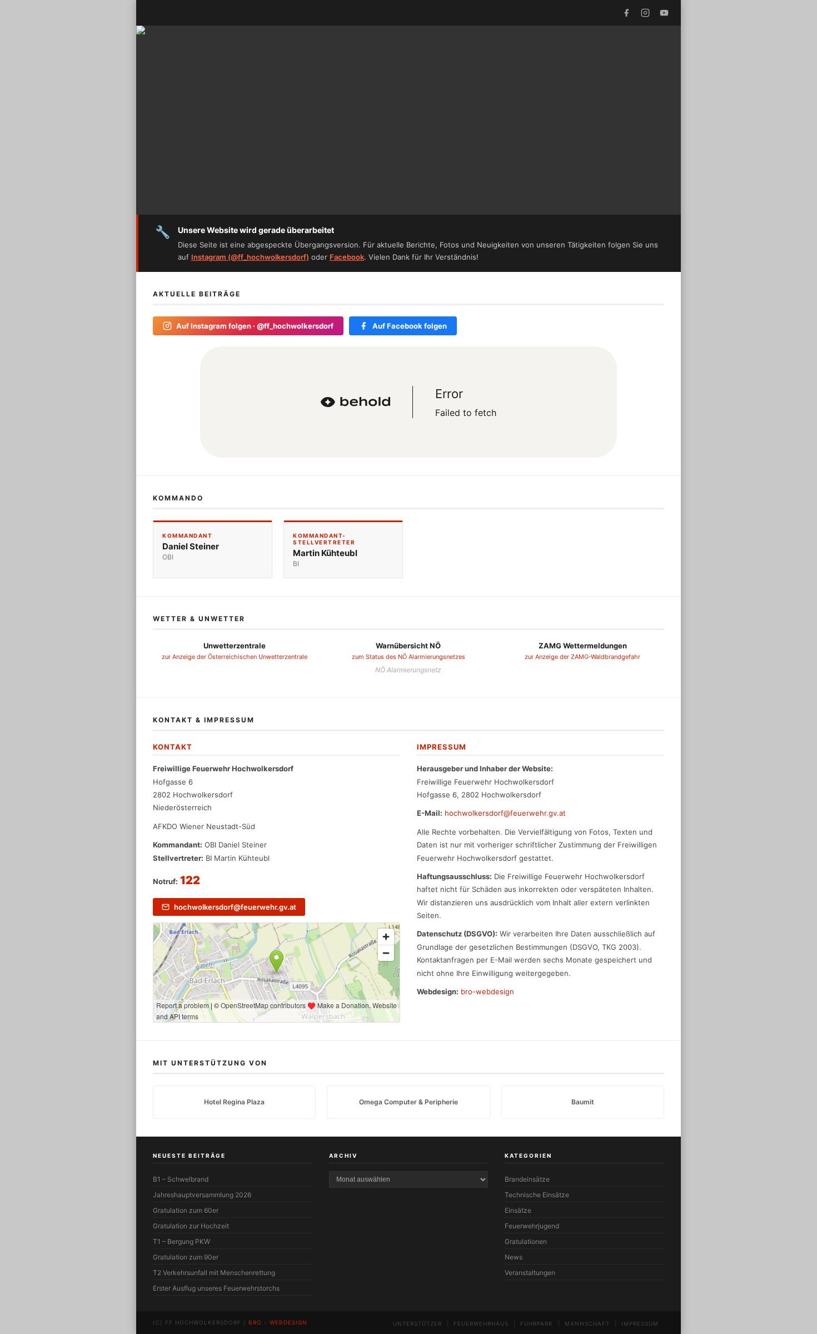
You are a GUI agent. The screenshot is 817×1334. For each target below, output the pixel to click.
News (513, 1257)
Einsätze (518, 1210)
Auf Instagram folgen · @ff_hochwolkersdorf (254, 325)
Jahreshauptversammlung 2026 (202, 1195)
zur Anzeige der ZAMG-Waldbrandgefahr (582, 657)
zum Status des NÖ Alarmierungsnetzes (408, 657)
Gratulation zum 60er (185, 1210)
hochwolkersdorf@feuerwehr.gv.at (235, 906)
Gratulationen (526, 1241)
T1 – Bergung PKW (181, 1241)
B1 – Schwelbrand (180, 1179)
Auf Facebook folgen (409, 325)
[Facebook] (626, 13)
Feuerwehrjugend (532, 1226)
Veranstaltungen (530, 1272)
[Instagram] (645, 13)
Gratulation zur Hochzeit (191, 1226)
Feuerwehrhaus (481, 1323)
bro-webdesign (487, 991)
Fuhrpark (536, 1323)
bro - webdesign (277, 1322)
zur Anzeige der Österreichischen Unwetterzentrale (234, 657)
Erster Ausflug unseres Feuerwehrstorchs (216, 1288)
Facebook (347, 256)
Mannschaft (587, 1323)
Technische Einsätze (537, 1195)
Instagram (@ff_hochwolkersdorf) (250, 256)
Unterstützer (417, 1323)
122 (190, 880)
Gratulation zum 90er (185, 1257)
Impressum (640, 1323)
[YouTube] (664, 13)
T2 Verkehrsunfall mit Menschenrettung (214, 1272)
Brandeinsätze (527, 1179)
